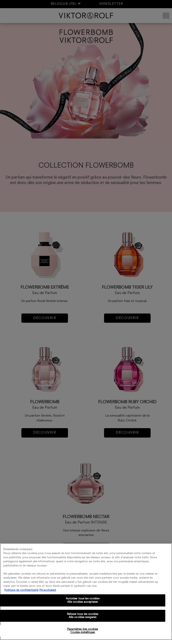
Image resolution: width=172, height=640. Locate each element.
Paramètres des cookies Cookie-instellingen (82, 631)
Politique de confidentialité (21, 590)
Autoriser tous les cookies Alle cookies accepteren (82, 600)
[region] (86, 591)
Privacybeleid (47, 590)
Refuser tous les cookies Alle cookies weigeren (82, 616)
